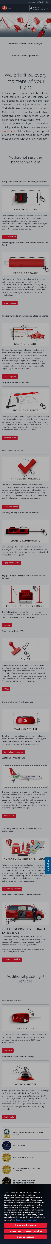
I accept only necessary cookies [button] (25, 1231)
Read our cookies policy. (26, 1220)
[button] (25, 1237)
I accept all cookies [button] (25, 1225)
